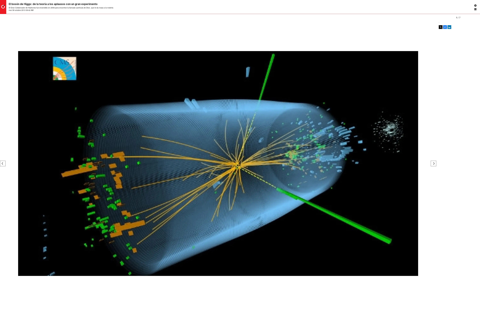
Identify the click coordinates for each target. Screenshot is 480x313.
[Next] (433, 163)
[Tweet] (440, 27)
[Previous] (3, 163)
